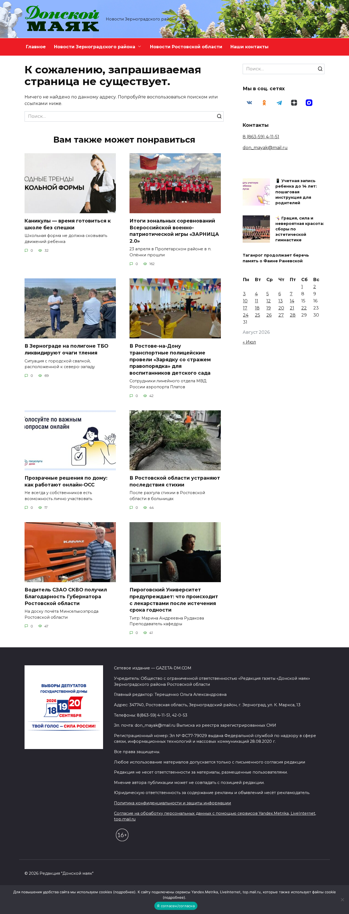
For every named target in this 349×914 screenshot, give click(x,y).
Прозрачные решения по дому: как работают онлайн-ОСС (66, 481)
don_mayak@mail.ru (265, 147)
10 (245, 300)
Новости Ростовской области (186, 46)
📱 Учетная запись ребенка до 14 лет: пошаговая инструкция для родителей (296, 192)
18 (257, 308)
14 (292, 300)
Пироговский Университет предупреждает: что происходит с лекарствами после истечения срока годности (174, 600)
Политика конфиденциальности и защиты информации (172, 803)
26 (269, 315)
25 (257, 315)
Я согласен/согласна (176, 906)
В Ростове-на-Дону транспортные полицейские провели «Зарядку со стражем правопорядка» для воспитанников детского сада (170, 359)
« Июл (249, 342)
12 (268, 300)
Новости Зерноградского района (94, 46)
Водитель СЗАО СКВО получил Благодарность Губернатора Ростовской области (66, 596)
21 (292, 308)
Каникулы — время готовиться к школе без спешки (68, 224)
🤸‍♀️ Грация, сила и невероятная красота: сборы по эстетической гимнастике (299, 229)
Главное (36, 46)
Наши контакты (249, 46)
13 (280, 300)
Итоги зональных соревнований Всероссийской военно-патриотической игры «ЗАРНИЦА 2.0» (174, 231)
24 (245, 315)
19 (268, 308)
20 (281, 308)
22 (304, 308)
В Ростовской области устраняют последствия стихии (175, 481)
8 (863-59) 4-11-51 (261, 136)
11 (256, 300)
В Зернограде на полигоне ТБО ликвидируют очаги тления (66, 349)
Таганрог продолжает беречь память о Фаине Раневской (276, 258)
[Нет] (342, 899)
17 (245, 308)
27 (281, 315)
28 (293, 315)
